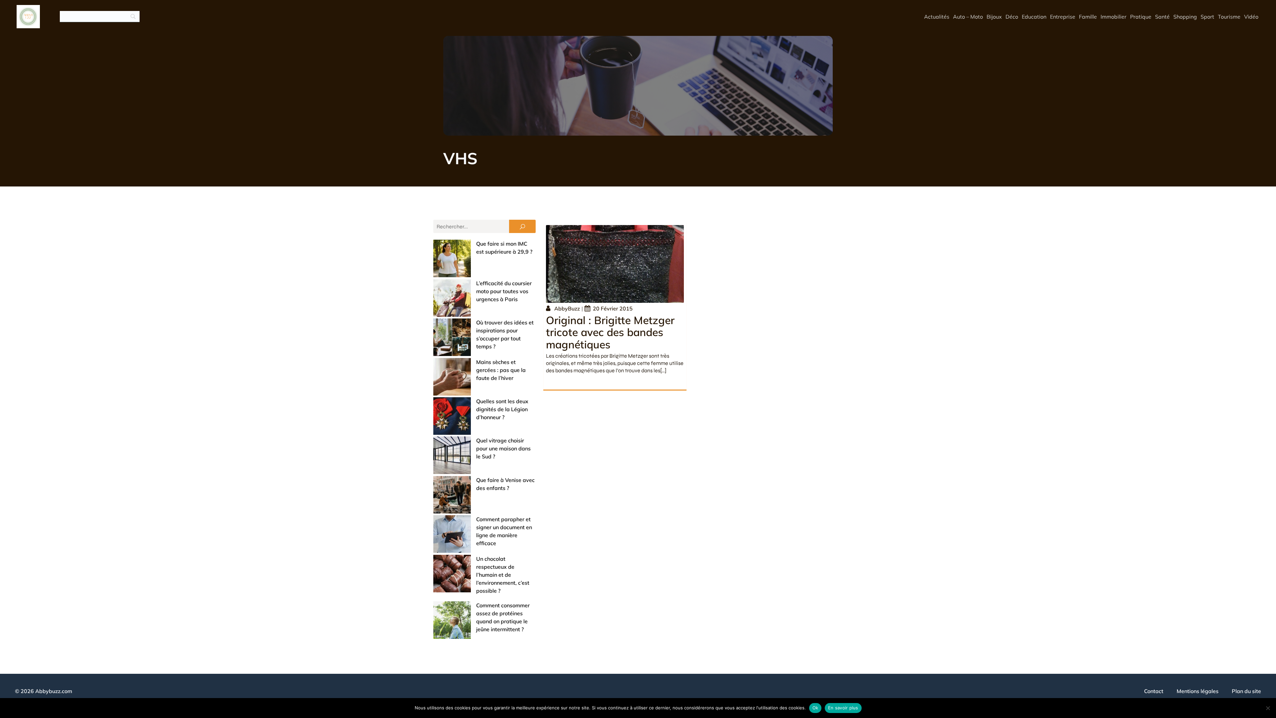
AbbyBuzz (567, 308)
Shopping (1185, 16)
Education (1034, 16)
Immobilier (1113, 16)
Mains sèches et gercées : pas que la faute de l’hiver (501, 370)
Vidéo (1251, 16)
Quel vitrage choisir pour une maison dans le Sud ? (503, 448)
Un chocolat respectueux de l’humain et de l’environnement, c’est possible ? (502, 574)
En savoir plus (843, 707)
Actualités (936, 16)
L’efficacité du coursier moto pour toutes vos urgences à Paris (504, 291)
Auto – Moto (968, 16)
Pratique (1140, 16)
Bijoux (994, 16)
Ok (815, 707)
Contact (1153, 691)
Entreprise (1062, 16)
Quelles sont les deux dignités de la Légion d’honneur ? (502, 409)
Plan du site (1246, 691)
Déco (1012, 16)
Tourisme (1229, 16)
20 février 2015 (613, 308)
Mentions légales (1198, 691)
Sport (1207, 16)
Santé (1162, 16)
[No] (1267, 708)
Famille (1088, 16)
